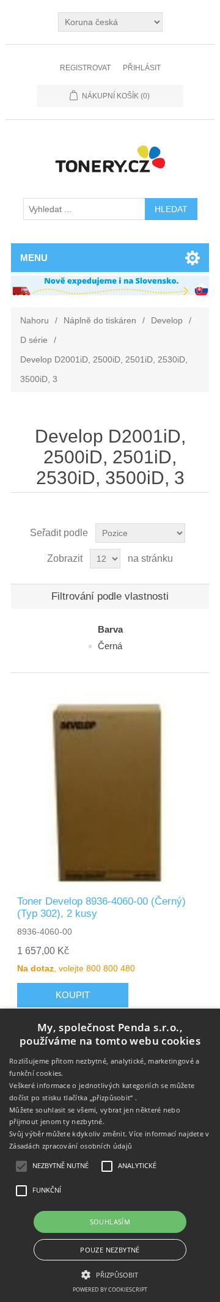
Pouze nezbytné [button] (110, 1249)
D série (34, 340)
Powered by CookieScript (110, 1289)
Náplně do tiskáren (100, 320)
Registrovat (85, 68)
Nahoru (34, 320)
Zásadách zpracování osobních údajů (70, 1145)
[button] (109, 1273)
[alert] (110, 1155)
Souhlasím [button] (110, 1221)
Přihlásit (142, 68)
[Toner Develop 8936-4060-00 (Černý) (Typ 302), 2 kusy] (110, 784)
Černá (110, 646)
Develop (167, 320)
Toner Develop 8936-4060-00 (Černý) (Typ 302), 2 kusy (101, 907)
